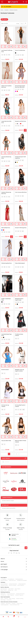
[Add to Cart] (11, 46)
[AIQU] (6, 481)
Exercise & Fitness (4, 584)
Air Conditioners (11, 579)
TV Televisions (3, 579)
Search (23, 2)
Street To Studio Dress (20, 50)
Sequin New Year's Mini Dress (6, 121)
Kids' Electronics (4, 589)
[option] (15, 52)
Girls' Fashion (11, 589)
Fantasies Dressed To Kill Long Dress (20, 157)
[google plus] (16, 553)
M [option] (4, 54)
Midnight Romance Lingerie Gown (19, 299)
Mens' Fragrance (11, 595)
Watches (6, 598)
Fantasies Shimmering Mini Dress (6, 192)
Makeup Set (3, 594)
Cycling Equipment (22, 584)
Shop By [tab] (5, 19)
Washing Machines (19, 579)
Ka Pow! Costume (5, 369)
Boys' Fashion (17, 589)
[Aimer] (6, 473)
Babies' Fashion (4, 590)
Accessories (9, 600)
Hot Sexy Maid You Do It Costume (20, 405)
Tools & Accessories (11, 594)
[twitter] (11, 553)
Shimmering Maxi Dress (6, 263)
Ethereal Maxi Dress (5, 227)
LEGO (16, 590)
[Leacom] (22, 473)
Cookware (3, 603)
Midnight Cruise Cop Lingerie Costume (19, 370)
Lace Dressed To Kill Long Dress (6, 51)
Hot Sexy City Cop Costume (5, 405)
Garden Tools (19, 603)
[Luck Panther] (22, 481)
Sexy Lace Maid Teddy (6, 440)
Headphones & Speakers (22, 580)
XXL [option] (23, 409)
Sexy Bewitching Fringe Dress (6, 334)
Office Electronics (12, 580)
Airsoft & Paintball (12, 585)
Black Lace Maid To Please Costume (20, 441)
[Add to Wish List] (3, 46)
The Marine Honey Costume (19, 334)
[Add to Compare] (7, 46)
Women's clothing (19, 598)
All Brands (25, 458)
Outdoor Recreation (13, 584)
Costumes (6, 10)
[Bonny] (14, 473)
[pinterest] (14, 553)
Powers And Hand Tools (14, 605)
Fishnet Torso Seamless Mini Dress (6, 86)
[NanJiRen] (22, 489)
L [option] (20, 55)
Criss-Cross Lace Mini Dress (21, 192)
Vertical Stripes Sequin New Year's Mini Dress (20, 86)
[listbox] (6, 55)
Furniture (13, 603)
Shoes (2, 598)
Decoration (8, 603)
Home (2, 10)
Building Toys (10, 590)
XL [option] (9, 54)
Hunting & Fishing (4, 585)
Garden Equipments (4, 605)
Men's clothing (12, 598)
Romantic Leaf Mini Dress (20, 121)
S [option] (2, 54)
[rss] (19, 553)
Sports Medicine (20, 585)
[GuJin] (14, 481)
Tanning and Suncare (20, 594)
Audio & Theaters (4, 580)
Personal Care (3, 595)
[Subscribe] (26, 547)
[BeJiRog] (6, 489)
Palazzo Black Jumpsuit (20, 263)
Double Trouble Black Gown (6, 299)
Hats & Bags (3, 600)
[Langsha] (14, 489)
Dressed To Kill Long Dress (20, 227)
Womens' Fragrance (19, 595)
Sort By (17, 23)
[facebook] (9, 553)
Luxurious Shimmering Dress (6, 157)
